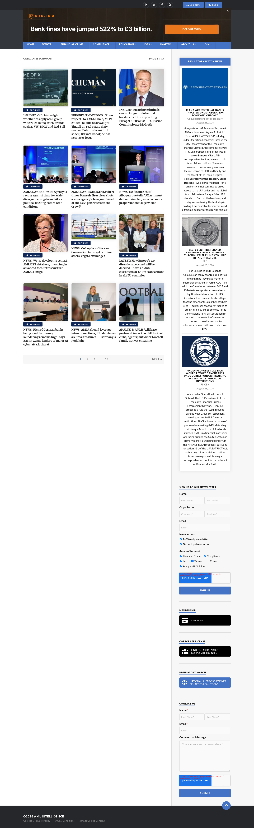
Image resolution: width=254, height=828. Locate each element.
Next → (157, 359)
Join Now (195, 4)
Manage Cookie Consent (91, 820)
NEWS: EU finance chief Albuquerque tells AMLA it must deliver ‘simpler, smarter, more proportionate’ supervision (140, 197)
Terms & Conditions (63, 820)
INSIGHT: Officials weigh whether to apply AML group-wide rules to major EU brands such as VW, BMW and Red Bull (44, 121)
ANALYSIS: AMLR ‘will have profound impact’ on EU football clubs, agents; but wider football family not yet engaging (141, 335)
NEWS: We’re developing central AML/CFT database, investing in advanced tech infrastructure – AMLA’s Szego (45, 266)
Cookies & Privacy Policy (36, 820)
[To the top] (226, 805)
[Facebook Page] (162, 5)
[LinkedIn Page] (146, 5)
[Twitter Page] (154, 5)
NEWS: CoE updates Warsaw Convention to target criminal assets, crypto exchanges (91, 252)
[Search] (170, 5)
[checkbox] (204, 543)
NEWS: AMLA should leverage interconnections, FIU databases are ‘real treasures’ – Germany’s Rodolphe (93, 335)
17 (106, 359)
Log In (215, 4)
